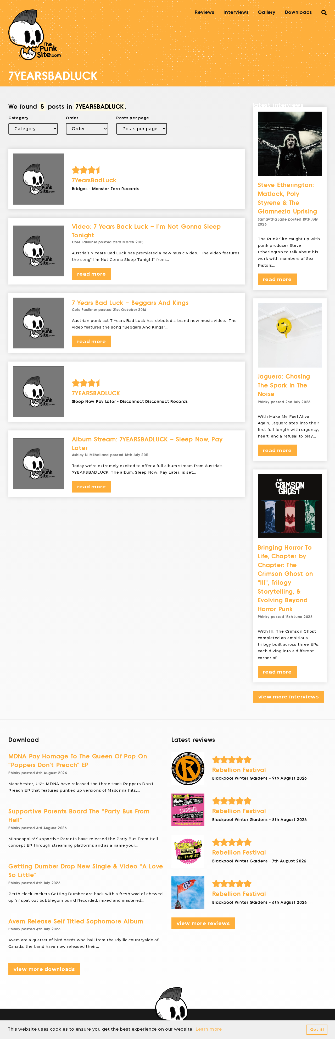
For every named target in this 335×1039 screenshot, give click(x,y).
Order (72, 118)
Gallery (266, 12)
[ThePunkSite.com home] (34, 34)
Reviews (204, 12)
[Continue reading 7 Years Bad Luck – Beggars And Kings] (38, 323)
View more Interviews (288, 697)
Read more (91, 274)
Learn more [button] (209, 1029)
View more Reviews (203, 923)
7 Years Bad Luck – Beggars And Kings (130, 303)
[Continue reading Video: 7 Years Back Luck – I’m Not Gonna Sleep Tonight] (38, 251)
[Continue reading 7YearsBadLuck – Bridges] (38, 179)
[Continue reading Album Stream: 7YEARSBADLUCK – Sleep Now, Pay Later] (38, 463)
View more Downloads (44, 969)
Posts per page (132, 118)
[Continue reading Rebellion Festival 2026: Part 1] (187, 892)
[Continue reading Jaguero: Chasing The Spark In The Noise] (290, 335)
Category (18, 118)
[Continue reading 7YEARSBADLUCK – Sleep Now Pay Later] (38, 391)
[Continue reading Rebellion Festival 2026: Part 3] (187, 810)
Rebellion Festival (239, 770)
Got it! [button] (317, 1029)
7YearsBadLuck (94, 180)
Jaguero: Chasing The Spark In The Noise (284, 385)
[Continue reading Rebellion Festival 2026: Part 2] (187, 851)
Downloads (298, 12)
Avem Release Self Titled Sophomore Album (75, 921)
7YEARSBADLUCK (96, 393)
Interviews (236, 12)
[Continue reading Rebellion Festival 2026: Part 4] (187, 768)
